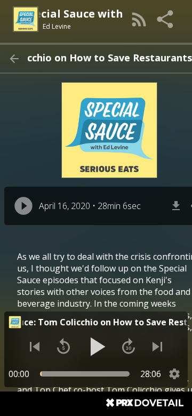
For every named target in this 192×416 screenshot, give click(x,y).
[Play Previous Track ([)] (34, 346)
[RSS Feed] (139, 19)
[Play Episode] (23, 206)
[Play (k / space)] (96, 347)
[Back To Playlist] (13, 58)
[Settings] (174, 374)
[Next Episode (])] (157, 346)
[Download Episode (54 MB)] (176, 206)
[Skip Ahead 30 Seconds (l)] (128, 346)
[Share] (166, 19)
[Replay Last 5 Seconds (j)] (63, 346)
